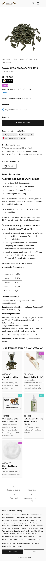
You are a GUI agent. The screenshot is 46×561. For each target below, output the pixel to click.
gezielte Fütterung (27, 59)
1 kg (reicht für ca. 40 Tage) (16, 109)
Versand (5, 92)
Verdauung (6, 62)
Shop (15, 59)
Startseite (6, 59)
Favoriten (32, 490)
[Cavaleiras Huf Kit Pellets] (12, 361)
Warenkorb (14, 498)
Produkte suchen (14, 490)
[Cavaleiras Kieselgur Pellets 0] (23, 35)
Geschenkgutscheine (32, 499)
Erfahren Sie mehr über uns (12, 546)
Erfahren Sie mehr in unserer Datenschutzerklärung (20, 543)
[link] (23, 556)
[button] (9, 3)
